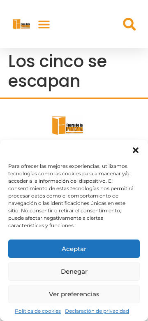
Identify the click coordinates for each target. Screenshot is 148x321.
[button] (136, 150)
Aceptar (74, 249)
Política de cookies (38, 311)
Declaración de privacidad (97, 311)
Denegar (74, 271)
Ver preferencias (74, 294)
